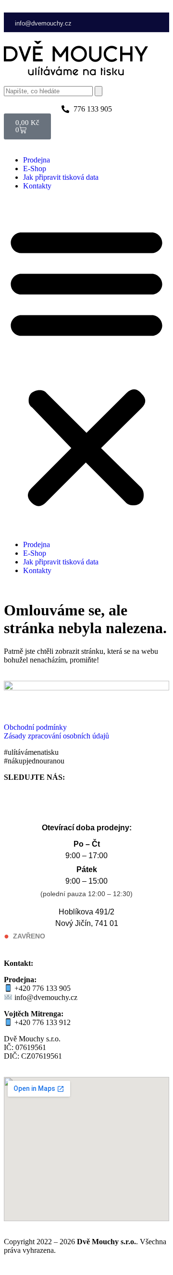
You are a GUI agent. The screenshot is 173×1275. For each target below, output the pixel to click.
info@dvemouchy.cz (43, 23)
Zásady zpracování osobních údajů (56, 736)
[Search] (98, 91)
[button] (86, 365)
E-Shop (34, 168)
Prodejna (36, 160)
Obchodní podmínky (35, 727)
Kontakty (37, 186)
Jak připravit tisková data (61, 177)
